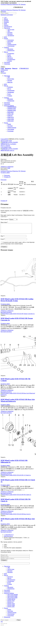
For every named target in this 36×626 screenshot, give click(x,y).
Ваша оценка (5, 219)
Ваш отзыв (4, 222)
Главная (3, 139)
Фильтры (10, 34)
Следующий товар (6, 147)
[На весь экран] (4, 623)
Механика (10, 49)
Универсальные (11, 44)
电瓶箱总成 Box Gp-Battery (8, 144)
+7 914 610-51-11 (18, 7)
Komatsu (6, 22)
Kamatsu (6, 20)
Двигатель (7, 28)
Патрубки (10, 41)
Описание (7, 175)
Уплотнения (10, 46)
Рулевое (9, 61)
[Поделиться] (3, 623)
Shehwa (6, 25)
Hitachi (6, 19)
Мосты (9, 56)
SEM (5, 23)
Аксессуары (10, 29)
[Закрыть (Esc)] (1, 623)
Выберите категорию (7, 14)
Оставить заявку (5, 172)
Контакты (8, 68)
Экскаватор (10, 35)
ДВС (8, 31)
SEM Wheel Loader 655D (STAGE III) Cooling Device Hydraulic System (17, 300)
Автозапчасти (8, 26)
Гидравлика (10, 53)
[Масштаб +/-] (6, 623)
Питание (9, 32)
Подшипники (11, 59)
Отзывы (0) (7, 177)
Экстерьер (7, 62)
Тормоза (6, 47)
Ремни (9, 43)
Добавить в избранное (7, 166)
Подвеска (10, 58)
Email (3, 239)
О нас (2, 68)
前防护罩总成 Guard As (7, 150)
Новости (14, 68)
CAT (5, 17)
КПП (5, 37)
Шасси (6, 52)
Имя (2, 236)
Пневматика (10, 50)
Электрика (7, 64)
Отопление (10, 40)
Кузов (9, 55)
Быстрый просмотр (6, 312)
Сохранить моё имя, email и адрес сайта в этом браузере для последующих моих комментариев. (17, 243)
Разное (6, 38)
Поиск (2, 66)
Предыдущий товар (6, 140)
